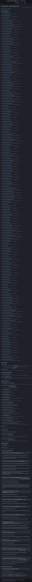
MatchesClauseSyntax (7, 201)
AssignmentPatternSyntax (7, 28)
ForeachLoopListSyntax (7, 157)
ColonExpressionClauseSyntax (8, 56)
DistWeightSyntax (6, 116)
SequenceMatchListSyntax (7, 297)
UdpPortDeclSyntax (6, 346)
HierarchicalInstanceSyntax (8, 170)
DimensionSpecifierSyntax (7, 103)
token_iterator (5, 369)
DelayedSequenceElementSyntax (8, 100)
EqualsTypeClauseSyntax (7, 142)
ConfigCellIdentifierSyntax (7, 69)
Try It (21, 2)
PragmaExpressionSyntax (7, 258)
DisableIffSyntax (6, 108)
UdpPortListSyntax (6, 349)
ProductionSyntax (6, 261)
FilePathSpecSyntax (6, 152)
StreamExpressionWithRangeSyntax (9, 310)
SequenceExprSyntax (7, 294)
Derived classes (5, 11)
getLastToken (5, 394)
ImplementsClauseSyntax (7, 175)
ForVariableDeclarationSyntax (8, 155)
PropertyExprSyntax (6, 266)
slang (11, 0)
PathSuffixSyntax (6, 243)
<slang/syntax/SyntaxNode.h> (27, 7)
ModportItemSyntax (6, 206)
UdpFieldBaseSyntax (6, 341)
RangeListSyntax (6, 276)
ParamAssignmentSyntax (7, 227)
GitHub (25, 2)
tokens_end (8, 420)
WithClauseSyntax (6, 354)
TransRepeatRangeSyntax (7, 328)
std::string (3, 389)
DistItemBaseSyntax (6, 113)
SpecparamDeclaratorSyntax (8, 302)
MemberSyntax (6, 204)
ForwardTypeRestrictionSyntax (8, 160)
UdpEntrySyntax (6, 338)
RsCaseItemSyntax (6, 279)
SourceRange (3, 402)
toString (6, 389)
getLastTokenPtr (6, 399)
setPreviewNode (5, 385)
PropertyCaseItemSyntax (7, 263)
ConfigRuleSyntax (6, 77)
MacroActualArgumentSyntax (8, 191)
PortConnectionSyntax (7, 248)
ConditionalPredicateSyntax (8, 67)
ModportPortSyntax (6, 209)
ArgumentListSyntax (6, 15)
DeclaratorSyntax (6, 90)
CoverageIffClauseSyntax (7, 87)
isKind (6, 374)
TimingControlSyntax (6, 323)
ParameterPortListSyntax (7, 232)
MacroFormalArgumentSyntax (8, 199)
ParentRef (5, 364)
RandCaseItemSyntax (7, 271)
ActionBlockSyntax (6, 12)
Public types (4, 362)
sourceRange (8, 402)
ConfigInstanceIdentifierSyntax (8, 72)
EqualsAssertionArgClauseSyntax (9, 139)
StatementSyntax (6, 305)
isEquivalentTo (5, 422)
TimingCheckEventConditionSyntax (9, 320)
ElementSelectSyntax (7, 129)
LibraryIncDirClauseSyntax (7, 183)
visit (7, 438)
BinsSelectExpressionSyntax (8, 38)
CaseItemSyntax (6, 46)
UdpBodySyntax (6, 336)
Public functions (5, 381)
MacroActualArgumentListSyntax (9, 188)
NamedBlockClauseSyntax (7, 214)
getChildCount (6, 415)
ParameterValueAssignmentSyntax (9, 235)
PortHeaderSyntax (6, 253)
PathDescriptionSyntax (7, 240)
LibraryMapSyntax (6, 186)
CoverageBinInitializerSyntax (8, 82)
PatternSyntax (5, 245)
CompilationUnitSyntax (7, 59)
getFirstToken (5, 391)
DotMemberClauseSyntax (7, 121)
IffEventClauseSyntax (7, 173)
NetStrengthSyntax (6, 219)
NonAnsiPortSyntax (6, 222)
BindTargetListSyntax (7, 36)
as (2, 426)
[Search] (28, 3)
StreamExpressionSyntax (7, 307)
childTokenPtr (6, 412)
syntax (7, 6)
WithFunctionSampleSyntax (8, 359)
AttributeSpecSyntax (6, 33)
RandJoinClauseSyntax (7, 274)
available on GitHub (6, 580)
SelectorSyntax (6, 292)
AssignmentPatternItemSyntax (8, 25)
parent (6, 447)
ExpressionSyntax (6, 147)
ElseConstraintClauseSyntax (8, 134)
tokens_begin (8, 417)
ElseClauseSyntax (6, 131)
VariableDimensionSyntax (7, 351)
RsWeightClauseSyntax (7, 289)
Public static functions (6, 372)
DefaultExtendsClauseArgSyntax (8, 95)
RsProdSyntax (5, 284)
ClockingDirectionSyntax (7, 51)
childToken (16, 506)
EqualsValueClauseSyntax (7, 144)
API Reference (17, 2)
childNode (9, 404)
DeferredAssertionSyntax (7, 98)
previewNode (21, 461)
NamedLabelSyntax (6, 217)
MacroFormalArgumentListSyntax (9, 196)
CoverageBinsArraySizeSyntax (8, 85)
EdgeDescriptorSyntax (7, 126)
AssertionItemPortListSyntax (8, 20)
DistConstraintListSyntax (7, 111)
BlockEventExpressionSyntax (8, 43)
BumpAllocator (11, 385)
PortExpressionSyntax (7, 250)
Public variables (5, 443)
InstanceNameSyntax (7, 178)
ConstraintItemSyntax (7, 80)
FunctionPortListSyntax (7, 165)
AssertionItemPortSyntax (7, 23)
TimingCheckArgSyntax (7, 318)
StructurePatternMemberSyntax (8, 315)
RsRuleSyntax (5, 287)
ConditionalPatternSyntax (7, 64)
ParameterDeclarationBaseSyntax (9, 230)
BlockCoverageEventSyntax (8, 41)
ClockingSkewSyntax (6, 54)
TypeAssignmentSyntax (7, 333)
